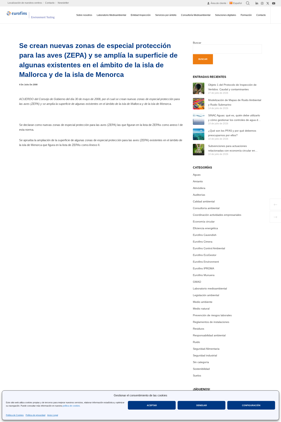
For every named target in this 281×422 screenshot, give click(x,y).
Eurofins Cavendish (204, 234)
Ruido (196, 342)
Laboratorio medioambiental (210, 288)
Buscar (197, 42)
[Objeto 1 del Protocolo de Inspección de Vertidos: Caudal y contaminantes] (198, 88)
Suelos (197, 375)
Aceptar (152, 405)
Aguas (197, 174)
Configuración (251, 405)
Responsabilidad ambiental (209, 335)
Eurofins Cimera (202, 241)
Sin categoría (201, 362)
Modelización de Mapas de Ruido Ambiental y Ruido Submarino (234, 102)
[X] (267, 3)
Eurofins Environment (206, 261)
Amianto (198, 181)
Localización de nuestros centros (25, 3)
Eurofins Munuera (203, 275)
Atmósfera (199, 188)
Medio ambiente (202, 301)
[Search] (247, 3)
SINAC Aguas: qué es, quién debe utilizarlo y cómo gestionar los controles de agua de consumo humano (234, 118)
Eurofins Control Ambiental (209, 248)
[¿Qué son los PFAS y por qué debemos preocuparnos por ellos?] (198, 134)
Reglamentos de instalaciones (211, 321)
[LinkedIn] (257, 3)
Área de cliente (218, 3)
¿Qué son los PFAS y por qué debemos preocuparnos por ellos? (232, 133)
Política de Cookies (15, 415)
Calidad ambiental (204, 201)
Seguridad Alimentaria (206, 348)
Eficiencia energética (205, 228)
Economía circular (204, 221)
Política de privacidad (35, 415)
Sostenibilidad (201, 368)
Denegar (201, 405)
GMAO (197, 281)
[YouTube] (273, 3)
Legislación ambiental (206, 295)
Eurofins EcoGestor (204, 255)
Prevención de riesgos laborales (212, 315)
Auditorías (199, 194)
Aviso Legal (52, 415)
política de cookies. (71, 406)
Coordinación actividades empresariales (217, 214)
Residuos (198, 328)
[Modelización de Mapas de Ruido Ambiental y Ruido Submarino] (198, 104)
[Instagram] (262, 3)
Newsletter (63, 3)
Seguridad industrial (205, 355)
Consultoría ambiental (206, 208)
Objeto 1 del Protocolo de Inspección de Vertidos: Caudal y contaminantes (232, 87)
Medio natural (201, 308)
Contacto (49, 3)
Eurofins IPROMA (203, 268)
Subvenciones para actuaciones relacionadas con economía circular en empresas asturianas (231, 148)
